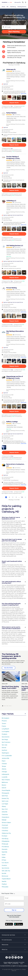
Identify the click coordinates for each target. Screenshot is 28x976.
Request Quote (14, 102)
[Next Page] (25, 497)
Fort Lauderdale (7, 755)
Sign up (14, 910)
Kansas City (5, 798)
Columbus (5, 830)
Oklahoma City (6, 833)
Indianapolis (5, 774)
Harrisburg (5, 838)
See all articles (8, 668)
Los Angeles (5, 731)
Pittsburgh (5, 844)
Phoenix (4, 721)
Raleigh (4, 820)
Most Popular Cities (7, 893)
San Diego (5, 739)
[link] (14, 76)
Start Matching (14, 32)
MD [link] (7, 6)
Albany (4, 806)
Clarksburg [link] (13, 6)
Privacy (5, 963)
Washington (5, 753)
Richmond (5, 876)
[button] (4, 97)
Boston (4, 785)
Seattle (4, 881)
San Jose (4, 745)
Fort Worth (5, 862)
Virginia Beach (6, 879)
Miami (3, 761)
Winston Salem (6, 822)
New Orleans (6, 779)
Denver (4, 747)
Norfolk (4, 873)
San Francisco (6, 742)
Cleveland (5, 828)
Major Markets (8, 714)
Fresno (4, 726)
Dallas (3, 857)
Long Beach (5, 729)
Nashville (4, 852)
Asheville (4, 812)
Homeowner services (8, 935)
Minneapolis (5, 793)
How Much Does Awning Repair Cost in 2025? (10, 687)
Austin (4, 854)
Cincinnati (5, 825)
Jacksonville (5, 758)
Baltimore (5, 782)
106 (22, 497)
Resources (5, 944)
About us (4, 949)
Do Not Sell (15, 963)
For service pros (7, 940)
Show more (23, 93)
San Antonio (5, 868)
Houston (4, 865)
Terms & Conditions (23, 965)
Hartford (4, 750)
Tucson (4, 723)
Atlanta (4, 769)
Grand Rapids (6, 790)
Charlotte (5, 814)
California (10, 963)
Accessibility (21, 963)
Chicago (4, 771)
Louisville (4, 777)
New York (5, 809)
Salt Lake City (6, 871)
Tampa (4, 766)
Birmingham (5, 718)
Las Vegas (5, 804)
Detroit (4, 788)
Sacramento (5, 737)
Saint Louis (5, 801)
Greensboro (5, 817)
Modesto (4, 734)
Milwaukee (5, 887)
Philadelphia (5, 841)
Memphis (4, 849)
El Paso (4, 860)
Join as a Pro (17, 2)
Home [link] (3, 6)
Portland (4, 836)
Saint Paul (5, 796)
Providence (5, 846)
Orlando (4, 763)
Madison (4, 884)
